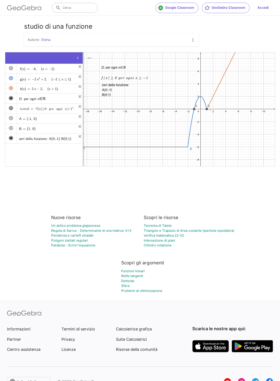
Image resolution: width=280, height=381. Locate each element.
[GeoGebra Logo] (24, 8)
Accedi (263, 7)
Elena (45, 39)
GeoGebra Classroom (228, 7)
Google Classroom (179, 7)
